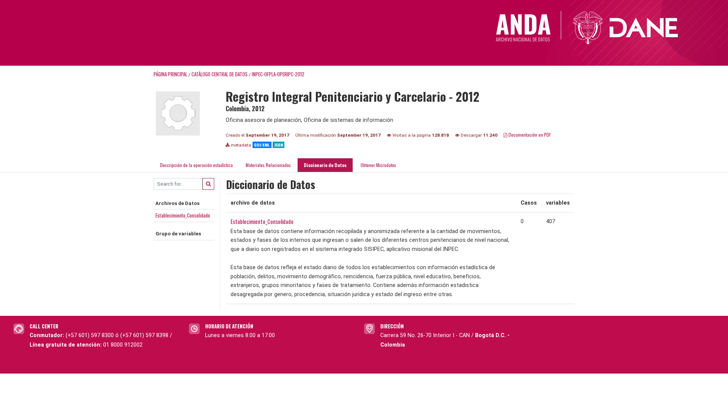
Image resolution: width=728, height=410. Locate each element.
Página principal (170, 74)
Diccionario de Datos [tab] (325, 165)
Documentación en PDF (529, 134)
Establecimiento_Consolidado (182, 215)
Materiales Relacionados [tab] (268, 165)
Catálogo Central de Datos (219, 74)
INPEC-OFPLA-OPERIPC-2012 (278, 74)
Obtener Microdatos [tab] (377, 165)
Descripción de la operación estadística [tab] (196, 165)
